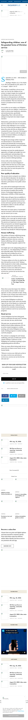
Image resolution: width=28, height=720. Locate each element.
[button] (7, 546)
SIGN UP (14, 379)
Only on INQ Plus (10, 39)
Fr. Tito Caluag (10, 50)
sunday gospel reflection (12, 388)
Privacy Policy (21, 711)
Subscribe (10, 1)
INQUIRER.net (25, 1)
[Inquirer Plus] (14, 5)
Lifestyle (3, 39)
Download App (17, 1)
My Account (4, 1)
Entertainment (14, 276)
